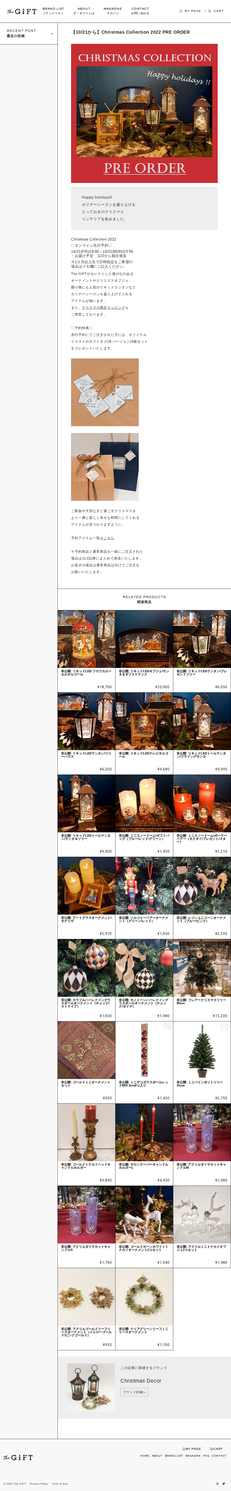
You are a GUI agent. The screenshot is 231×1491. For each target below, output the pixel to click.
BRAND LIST (53, 11)
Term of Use (60, 1483)
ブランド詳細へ (134, 1392)
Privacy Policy (39, 1483)
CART (218, 1449)
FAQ (206, 1456)
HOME (145, 1456)
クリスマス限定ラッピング (103, 307)
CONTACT (140, 11)
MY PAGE (193, 1449)
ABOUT (84, 11)
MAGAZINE (113, 11)
